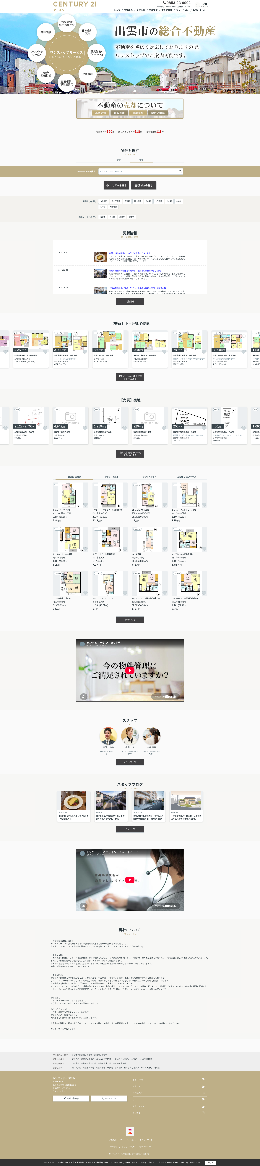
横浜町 (92, 1059)
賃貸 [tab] (119, 160)
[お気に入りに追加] (5, 352)
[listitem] (70, 349)
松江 (74, 1068)
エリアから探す (118, 185)
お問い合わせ (199, 10)
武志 (92, 1068)
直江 (143, 1068)
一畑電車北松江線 (89, 1063)
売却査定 (153, 10)
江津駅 (102, 207)
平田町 (108, 1059)
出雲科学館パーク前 (104, 1068)
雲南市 (131, 217)
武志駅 (169, 201)
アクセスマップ (139, 1106)
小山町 (142, 1059)
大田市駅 (158, 201)
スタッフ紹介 (182, 10)
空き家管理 (166, 10)
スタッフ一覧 (129, 762)
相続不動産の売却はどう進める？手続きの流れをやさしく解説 (135, 271)
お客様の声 (137, 1093)
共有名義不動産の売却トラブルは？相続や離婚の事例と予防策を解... (138, 288)
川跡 (79, 1068)
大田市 (112, 217)
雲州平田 (118, 1068)
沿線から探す (145, 185)
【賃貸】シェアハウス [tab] (186, 477)
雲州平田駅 (115, 201)
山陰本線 (76, 1063)
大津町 (125, 1059)
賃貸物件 (140, 10)
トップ (117, 10)
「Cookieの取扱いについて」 (175, 1163)
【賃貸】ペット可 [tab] (149, 477)
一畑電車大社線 (105, 1063)
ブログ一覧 (130, 829)
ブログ (135, 1100)
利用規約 (112, 1140)
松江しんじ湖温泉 (131, 1068)
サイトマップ (147, 1140)
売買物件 (128, 10)
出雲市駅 (103, 201)
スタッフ (136, 1086)
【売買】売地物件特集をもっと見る (130, 453)
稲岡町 (84, 1059)
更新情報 (130, 301)
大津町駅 (113, 207)
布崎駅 (178, 201)
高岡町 (149, 1059)
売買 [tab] (141, 160)
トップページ (138, 1080)
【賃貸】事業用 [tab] (111, 477)
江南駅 (148, 201)
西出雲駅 (137, 201)
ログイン (197, 6)
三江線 (116, 1063)
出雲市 (102, 217)
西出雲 (157, 1068)
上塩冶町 (117, 1059)
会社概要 (136, 1113)
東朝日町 (76, 1059)
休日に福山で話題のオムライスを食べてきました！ (131, 253)
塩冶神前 (100, 1059)
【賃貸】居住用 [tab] (74, 477)
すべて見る (130, 620)
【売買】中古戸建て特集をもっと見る (130, 377)
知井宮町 (134, 1059)
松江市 (82, 1055)
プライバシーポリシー (129, 1140)
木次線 (123, 1063)
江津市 (122, 217)
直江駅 (127, 201)
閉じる (210, 1162)
